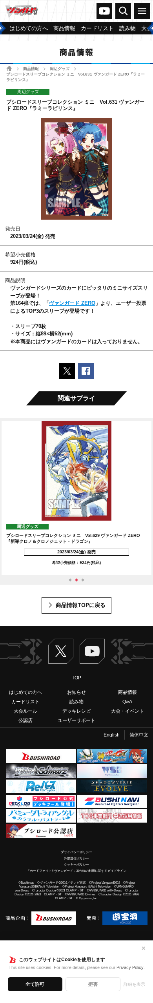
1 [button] (70, 580)
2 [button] (76, 580)
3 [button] (83, 580)
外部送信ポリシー (76, 858)
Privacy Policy (130, 967)
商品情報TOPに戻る (81, 605)
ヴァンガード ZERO (72, 303)
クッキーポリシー (76, 864)
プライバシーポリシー (76, 852)
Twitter (60, 651)
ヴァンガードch (104, 11)
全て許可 (35, 984)
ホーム (9, 68)
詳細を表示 (134, 984)
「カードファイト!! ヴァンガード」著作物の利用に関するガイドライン (76, 871)
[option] (76, 498)
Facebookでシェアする (86, 371)
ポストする (67, 371)
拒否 (93, 984)
